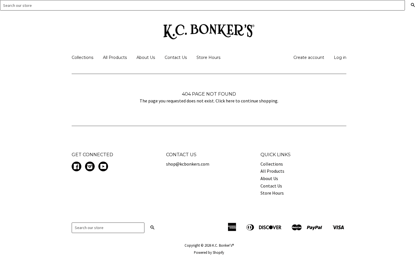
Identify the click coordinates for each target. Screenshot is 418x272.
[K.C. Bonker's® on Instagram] (90, 167)
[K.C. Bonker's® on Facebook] (76, 167)
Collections (82, 57)
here (230, 101)
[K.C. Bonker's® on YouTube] (103, 167)
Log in (340, 57)
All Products (115, 57)
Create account (308, 57)
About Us (145, 57)
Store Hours (208, 57)
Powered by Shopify (209, 252)
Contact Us (176, 57)
